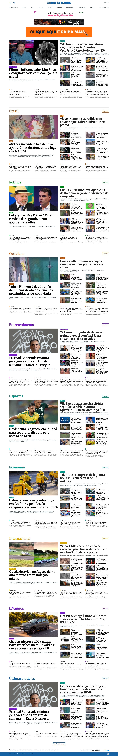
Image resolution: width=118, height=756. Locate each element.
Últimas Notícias (13, 7)
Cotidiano (59, 7)
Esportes (50, 7)
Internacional (82, 7)
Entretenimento (70, 7)
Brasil (31, 7)
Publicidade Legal (104, 7)
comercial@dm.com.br (85, 750)
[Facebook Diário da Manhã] (103, 750)
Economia (40, 7)
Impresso (106, 2)
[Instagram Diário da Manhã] (105, 750)
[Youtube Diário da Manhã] (108, 750)
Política (24, 7)
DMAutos (92, 7)
